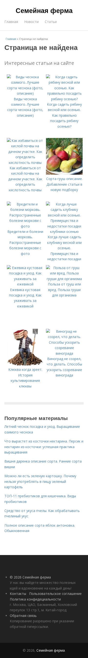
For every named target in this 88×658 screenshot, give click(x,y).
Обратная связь (23, 615)
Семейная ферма (44, 10)
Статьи (51, 21)
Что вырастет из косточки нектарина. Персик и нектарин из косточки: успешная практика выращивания (43, 446)
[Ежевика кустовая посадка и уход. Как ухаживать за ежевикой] (25, 284)
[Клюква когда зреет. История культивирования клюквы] (25, 364)
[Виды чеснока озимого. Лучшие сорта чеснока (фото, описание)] (25, 93)
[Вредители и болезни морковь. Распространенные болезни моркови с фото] (25, 226)
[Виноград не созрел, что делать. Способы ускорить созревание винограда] (64, 353)
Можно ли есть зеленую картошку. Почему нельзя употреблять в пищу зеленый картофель (40, 481)
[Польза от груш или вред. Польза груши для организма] (64, 278)
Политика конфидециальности (35, 599)
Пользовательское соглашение (55, 593)
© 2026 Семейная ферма (30, 577)
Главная (11, 21)
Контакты (18, 593)
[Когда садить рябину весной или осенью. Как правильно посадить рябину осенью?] (64, 99)
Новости (31, 21)
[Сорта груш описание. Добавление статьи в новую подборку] (64, 173)
